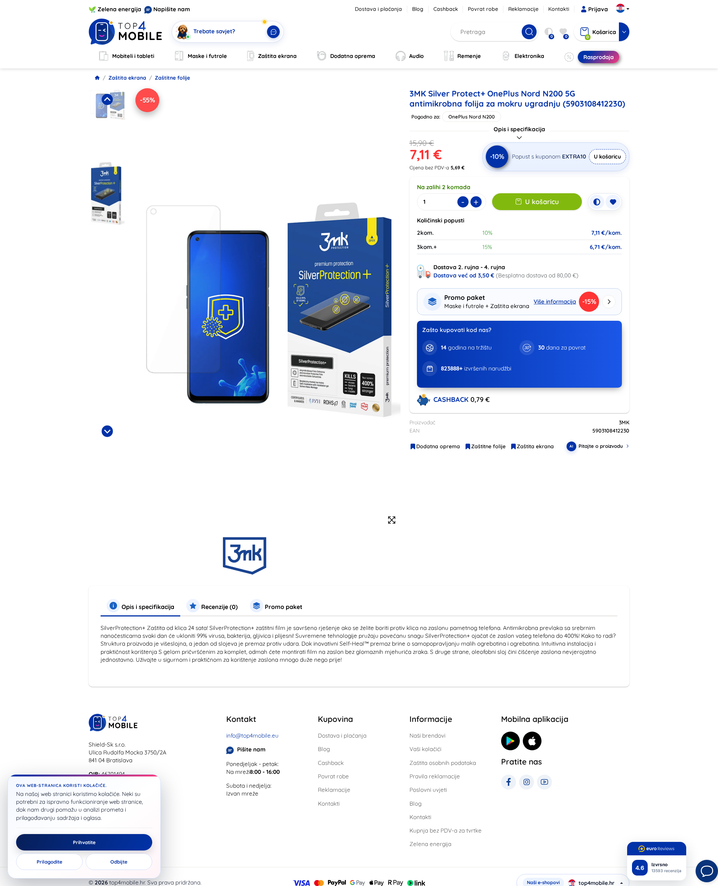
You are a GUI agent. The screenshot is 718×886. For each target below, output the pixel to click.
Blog (417, 9)
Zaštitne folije (172, 77)
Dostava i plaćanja (378, 9)
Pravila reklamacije (434, 776)
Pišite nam (251, 749)
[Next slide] (107, 431)
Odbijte (119, 862)
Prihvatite (84, 842)
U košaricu (607, 156)
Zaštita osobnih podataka (442, 762)
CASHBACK (451, 399)
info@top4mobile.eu (252, 735)
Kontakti (558, 9)
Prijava (598, 9)
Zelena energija (119, 9)
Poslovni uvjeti (428, 789)
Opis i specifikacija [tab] (147, 606)
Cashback (445, 9)
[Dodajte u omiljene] (612, 202)
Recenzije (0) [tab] (219, 606)
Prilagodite (49, 862)
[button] (107, 122)
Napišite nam (171, 9)
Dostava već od (463, 275)
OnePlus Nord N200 (471, 117)
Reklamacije (523, 9)
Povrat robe (483, 9)
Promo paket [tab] (283, 606)
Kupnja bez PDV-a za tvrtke (445, 830)
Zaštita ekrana (127, 77)
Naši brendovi (427, 735)
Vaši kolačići (425, 749)
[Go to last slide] (107, 99)
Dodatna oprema (438, 446)
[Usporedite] (596, 202)
